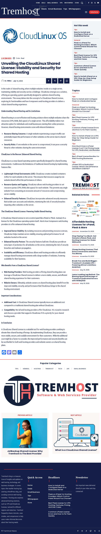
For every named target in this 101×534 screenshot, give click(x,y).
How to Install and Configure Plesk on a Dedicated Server (83, 34)
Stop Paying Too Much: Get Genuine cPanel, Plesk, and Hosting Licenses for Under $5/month (84, 239)
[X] (95, 2)
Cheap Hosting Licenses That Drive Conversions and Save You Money (85, 251)
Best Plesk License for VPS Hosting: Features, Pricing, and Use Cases (85, 57)
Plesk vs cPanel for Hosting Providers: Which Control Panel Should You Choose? (85, 46)
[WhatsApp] (66, 80)
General (77, 40)
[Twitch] (91, 531)
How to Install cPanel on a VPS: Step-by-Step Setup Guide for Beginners (85, 78)
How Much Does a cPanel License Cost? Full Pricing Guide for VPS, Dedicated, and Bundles (86, 148)
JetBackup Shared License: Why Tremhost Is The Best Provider (25, 452)
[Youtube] (98, 2)
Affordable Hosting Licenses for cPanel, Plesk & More (83, 224)
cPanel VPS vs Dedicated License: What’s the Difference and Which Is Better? (85, 166)
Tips (75, 29)
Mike (9, 81)
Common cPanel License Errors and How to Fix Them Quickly (85, 68)
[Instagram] (91, 2)
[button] (82, 3)
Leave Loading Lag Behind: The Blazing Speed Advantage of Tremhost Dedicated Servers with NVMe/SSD (85, 277)
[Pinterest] (60, 80)
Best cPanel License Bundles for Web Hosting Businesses (85, 157)
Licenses (6, 58)
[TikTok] (86, 531)
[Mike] (3, 81)
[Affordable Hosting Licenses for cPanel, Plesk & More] (86, 208)
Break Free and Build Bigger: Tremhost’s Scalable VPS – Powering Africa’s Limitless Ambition (84, 264)
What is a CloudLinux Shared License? (76, 450)
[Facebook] (88, 2)
